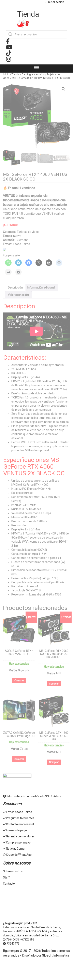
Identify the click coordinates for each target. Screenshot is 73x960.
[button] (63, 89)
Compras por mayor (19, 842)
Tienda (15, 74)
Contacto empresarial (20, 824)
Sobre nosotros (13, 871)
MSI (58, 673)
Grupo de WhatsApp (19, 854)
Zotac (24, 748)
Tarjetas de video (28, 231)
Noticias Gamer (16, 848)
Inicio (6, 74)
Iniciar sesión (56, 2)
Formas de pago (16, 830)
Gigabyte (23, 670)
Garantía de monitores (20, 836)
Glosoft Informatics (56, 955)
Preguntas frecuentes (20, 818)
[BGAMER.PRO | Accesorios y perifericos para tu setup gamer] (36, 23)
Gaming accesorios (33, 74)
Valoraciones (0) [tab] (18, 294)
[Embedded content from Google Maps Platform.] (36, 905)
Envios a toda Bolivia (19, 812)
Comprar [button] (19, 680)
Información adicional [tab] (41, 287)
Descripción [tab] (15, 287)
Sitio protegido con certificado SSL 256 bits (33, 796)
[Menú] (36, 68)
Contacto (9, 883)
